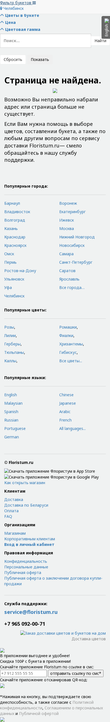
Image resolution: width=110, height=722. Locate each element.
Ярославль (69, 279)
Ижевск (66, 220)
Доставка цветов (89, 638)
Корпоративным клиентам (29, 538)
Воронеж (68, 203)
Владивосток (17, 211)
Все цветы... (70, 360)
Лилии (10, 335)
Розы (9, 327)
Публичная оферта (22, 572)
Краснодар (14, 237)
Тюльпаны (14, 352)
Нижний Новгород (77, 237)
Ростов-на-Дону (20, 270)
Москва (66, 228)
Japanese (67, 403)
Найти (100, 40)
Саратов (67, 270)
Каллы (10, 360)
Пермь (10, 262)
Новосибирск (72, 245)
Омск (9, 253)
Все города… (72, 287)
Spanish (11, 411)
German (11, 436)
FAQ (8, 516)
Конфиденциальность (25, 561)
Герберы (12, 344)
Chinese (66, 394)
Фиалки (66, 335)
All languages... (72, 428)
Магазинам (15, 533)
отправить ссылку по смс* (75, 673)
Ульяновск (14, 279)
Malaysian (13, 403)
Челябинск (13, 8)
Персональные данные (26, 567)
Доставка (13, 499)
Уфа (8, 287)
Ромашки (68, 327)
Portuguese (15, 428)
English (10, 394)
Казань (11, 228)
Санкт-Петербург (76, 262)
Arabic (65, 411)
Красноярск (15, 245)
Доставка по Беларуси (26, 505)
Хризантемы (71, 344)
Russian (11, 420)
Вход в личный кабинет (29, 544)
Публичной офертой (39, 713)
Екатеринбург (72, 211)
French (65, 420)
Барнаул (12, 203)
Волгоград (14, 220)
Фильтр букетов (16, 2)
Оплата (11, 510)
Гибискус (68, 352)
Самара (66, 253)
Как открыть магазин (24, 482)
